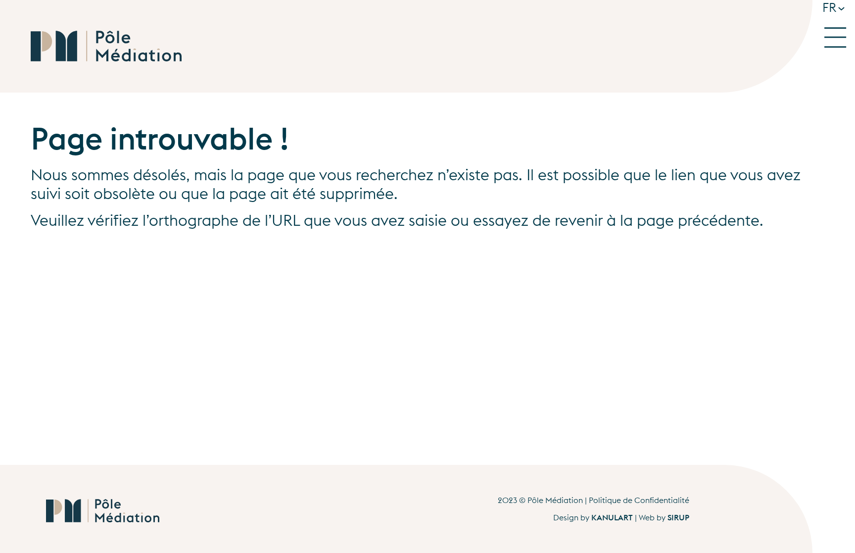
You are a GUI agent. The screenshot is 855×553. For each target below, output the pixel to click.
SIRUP (678, 517)
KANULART (612, 517)
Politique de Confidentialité (639, 500)
